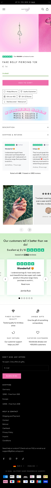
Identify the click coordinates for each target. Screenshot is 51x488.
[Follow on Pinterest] (16, 459)
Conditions (6, 440)
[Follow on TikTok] (23, 459)
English (31, 466)
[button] (5, 279)
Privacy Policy (7, 432)
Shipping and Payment (11, 416)
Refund (5, 424)
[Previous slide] (21, 230)
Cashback (6, 428)
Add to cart (25, 83)
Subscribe (11, 376)
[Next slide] (29, 230)
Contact (5, 420)
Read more (25, 284)
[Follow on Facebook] (3, 459)
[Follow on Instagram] (10, 459)
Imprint (5, 436)
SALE (33, 2)
